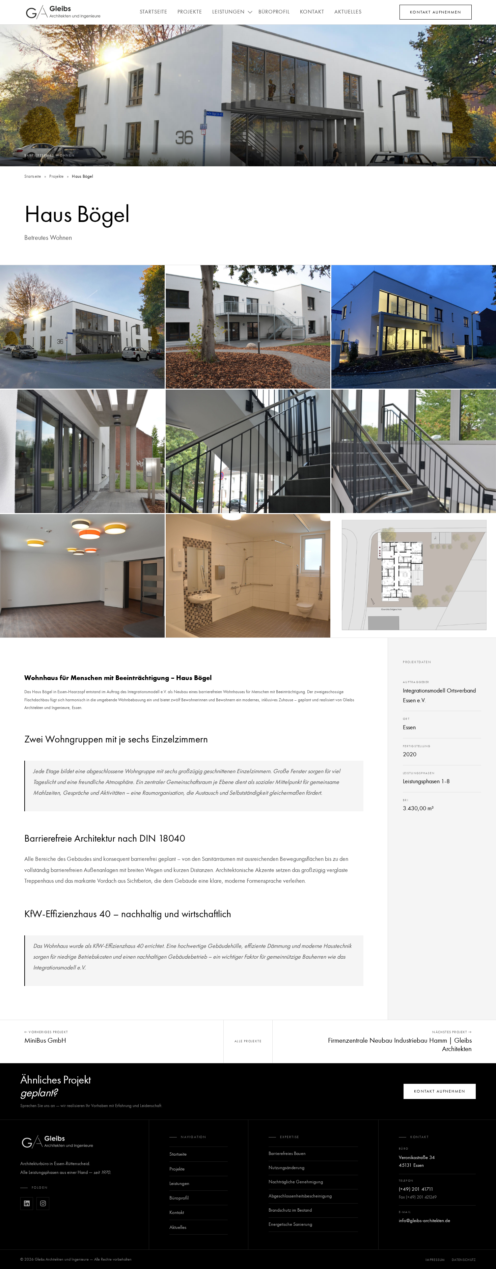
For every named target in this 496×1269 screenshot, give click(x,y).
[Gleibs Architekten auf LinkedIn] (26, 1203)
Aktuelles (348, 12)
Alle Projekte (248, 1041)
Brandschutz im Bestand (290, 1210)
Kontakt (312, 12)
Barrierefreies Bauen (287, 1153)
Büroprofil (274, 12)
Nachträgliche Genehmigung (296, 1182)
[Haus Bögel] (82, 327)
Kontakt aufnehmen (435, 12)
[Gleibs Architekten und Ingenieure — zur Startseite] (57, 1142)
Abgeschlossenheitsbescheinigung (300, 1196)
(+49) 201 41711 (416, 1189)
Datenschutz (464, 1260)
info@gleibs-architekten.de (424, 1220)
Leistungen (228, 12)
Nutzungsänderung (286, 1168)
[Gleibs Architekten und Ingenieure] (63, 12)
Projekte (189, 12)
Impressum (435, 1260)
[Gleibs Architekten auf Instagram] (42, 1203)
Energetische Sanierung (290, 1224)
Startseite (154, 12)
